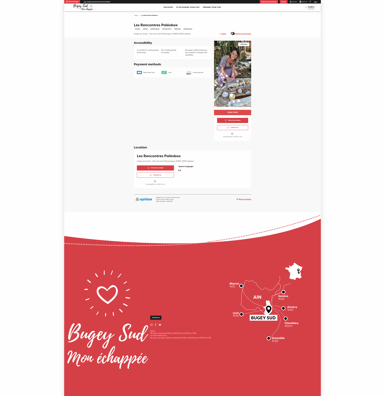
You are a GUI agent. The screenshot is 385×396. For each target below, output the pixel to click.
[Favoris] (310, 1)
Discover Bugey (73, 1)
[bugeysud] (83, 7)
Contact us (156, 318)
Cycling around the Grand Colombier (98, 2)
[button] (316, 2)
